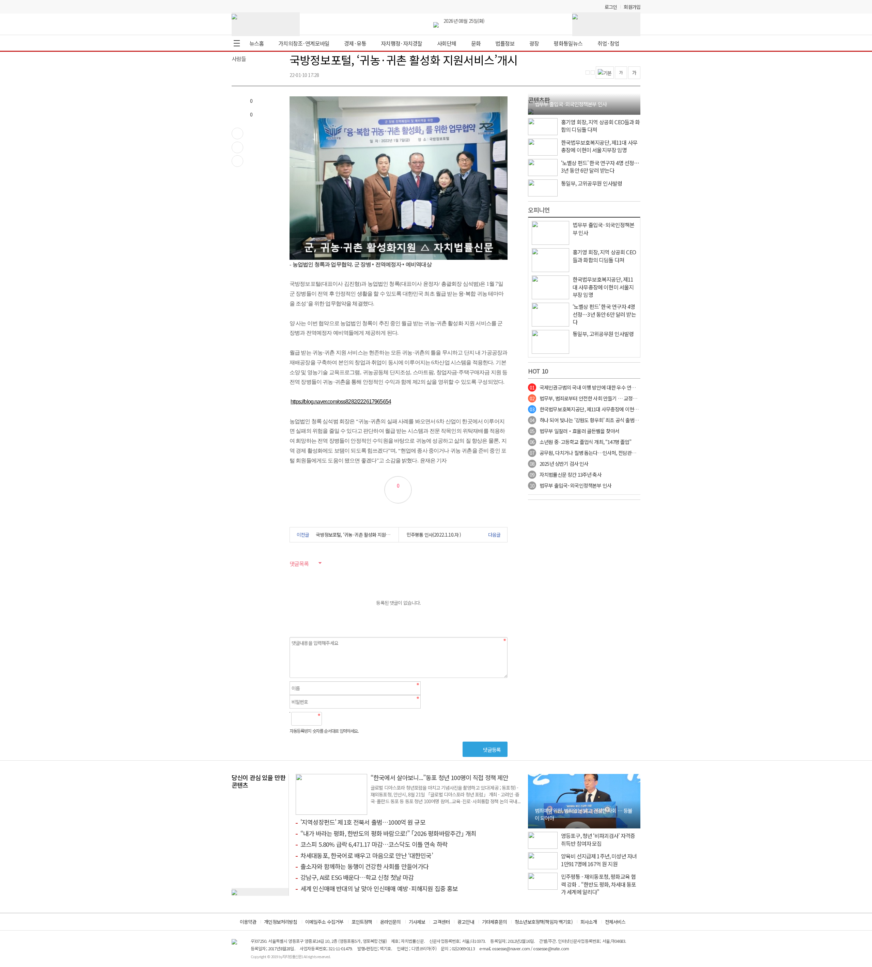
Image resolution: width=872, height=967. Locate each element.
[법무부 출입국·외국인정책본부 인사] (530, 110)
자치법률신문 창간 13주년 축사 (566, 474)
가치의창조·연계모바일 (303, 43)
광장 (534, 43)
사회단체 (446, 43)
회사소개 (588, 921)
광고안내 (465, 921)
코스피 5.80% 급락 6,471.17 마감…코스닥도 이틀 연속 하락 (374, 844)
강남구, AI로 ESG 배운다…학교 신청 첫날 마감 (357, 877)
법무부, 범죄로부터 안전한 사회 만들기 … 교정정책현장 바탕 (595, 398)
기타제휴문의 (494, 921)
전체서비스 (615, 921)
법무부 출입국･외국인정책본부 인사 (570, 485)
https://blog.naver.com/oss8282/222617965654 (341, 402)
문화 (476, 43)
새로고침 (344, 719)
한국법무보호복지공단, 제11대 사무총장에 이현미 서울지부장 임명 (601, 409)
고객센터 (441, 921)
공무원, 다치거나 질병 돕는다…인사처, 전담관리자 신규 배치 (595, 452)
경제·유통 (355, 43)
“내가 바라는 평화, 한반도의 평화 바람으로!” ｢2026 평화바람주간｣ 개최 (388, 833)
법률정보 (505, 43)
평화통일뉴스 (568, 43)
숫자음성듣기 (330, 719)
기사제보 (417, 921)
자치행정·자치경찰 (401, 43)
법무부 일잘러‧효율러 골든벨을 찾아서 (574, 430)
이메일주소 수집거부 (324, 921)
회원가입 (632, 6)
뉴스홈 (256, 43)
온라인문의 (390, 921)
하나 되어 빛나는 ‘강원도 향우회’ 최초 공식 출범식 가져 (589, 420)
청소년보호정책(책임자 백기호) (544, 921)
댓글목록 (299, 563)
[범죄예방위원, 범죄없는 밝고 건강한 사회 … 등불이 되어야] (584, 800)
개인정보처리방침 (280, 921)
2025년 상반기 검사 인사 (559, 463)
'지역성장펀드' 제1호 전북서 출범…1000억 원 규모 (362, 822)
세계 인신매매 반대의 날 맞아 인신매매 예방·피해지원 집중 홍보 (379, 888)
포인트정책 (362, 921)
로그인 (611, 6)
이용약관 (248, 921)
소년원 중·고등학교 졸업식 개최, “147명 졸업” (580, 441)
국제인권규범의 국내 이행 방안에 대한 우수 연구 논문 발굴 (593, 387)
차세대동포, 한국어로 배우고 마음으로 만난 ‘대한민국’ (366, 855)
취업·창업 (608, 43)
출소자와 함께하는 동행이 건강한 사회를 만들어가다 (364, 866)
